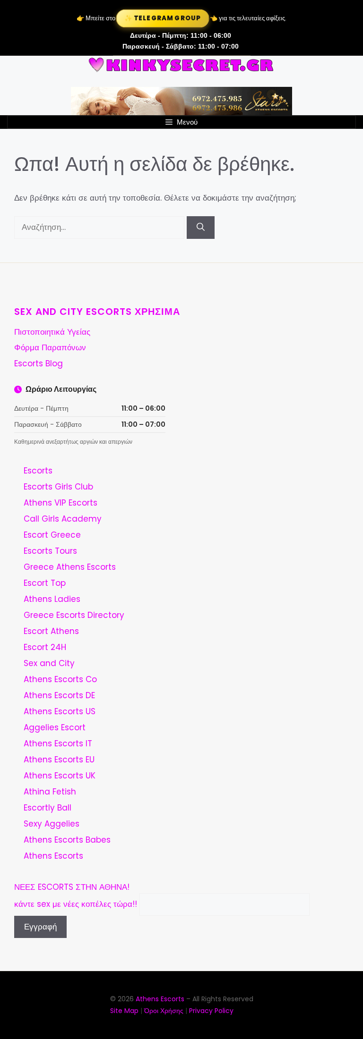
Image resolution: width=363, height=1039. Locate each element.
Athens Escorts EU (59, 759)
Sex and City (49, 663)
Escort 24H (45, 647)
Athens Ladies (52, 599)
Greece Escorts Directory (74, 615)
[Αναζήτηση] (201, 227)
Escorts (38, 470)
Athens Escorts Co (60, 679)
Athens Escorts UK (59, 775)
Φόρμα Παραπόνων (50, 347)
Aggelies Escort (55, 727)
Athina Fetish (50, 791)
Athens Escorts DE (59, 695)
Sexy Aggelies (51, 823)
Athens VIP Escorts (60, 502)
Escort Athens (51, 631)
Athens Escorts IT (58, 743)
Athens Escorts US (59, 711)
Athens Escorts (53, 856)
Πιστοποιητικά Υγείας (52, 332)
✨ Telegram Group (162, 18)
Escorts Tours (50, 551)
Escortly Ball (47, 807)
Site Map (124, 1010)
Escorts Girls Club (58, 486)
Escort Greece (52, 535)
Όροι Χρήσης (163, 1010)
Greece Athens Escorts (70, 567)
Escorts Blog (38, 363)
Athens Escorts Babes (67, 839)
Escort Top (45, 583)
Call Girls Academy (63, 518)
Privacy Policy (211, 1010)
